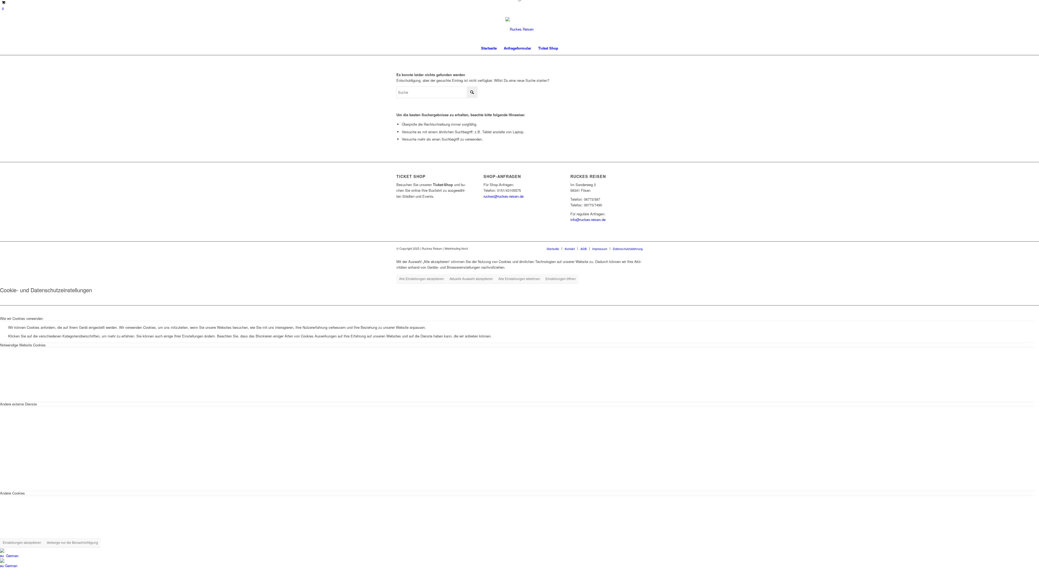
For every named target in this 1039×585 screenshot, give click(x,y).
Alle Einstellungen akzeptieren (421, 278)
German (11, 555)
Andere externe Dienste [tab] (18, 404)
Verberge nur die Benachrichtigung (72, 542)
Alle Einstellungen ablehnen (519, 278)
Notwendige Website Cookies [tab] (23, 344)
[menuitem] (489, 48)
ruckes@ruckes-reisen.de (504, 196)
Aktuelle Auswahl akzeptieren (471, 278)
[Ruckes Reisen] (519, 29)
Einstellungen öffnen (560, 278)
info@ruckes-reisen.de (588, 219)
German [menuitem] (11, 565)
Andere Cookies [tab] (12, 493)
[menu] (519, 558)
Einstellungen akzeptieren (22, 542)
